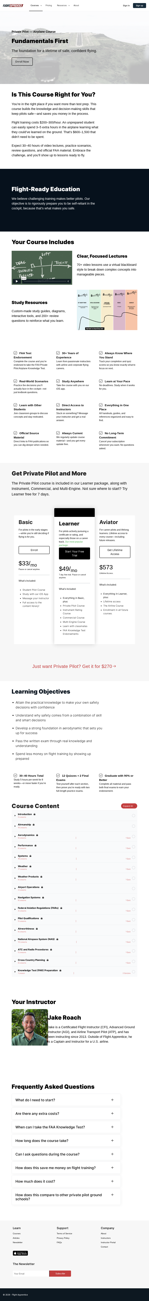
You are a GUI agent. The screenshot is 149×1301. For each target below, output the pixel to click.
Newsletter (18, 1242)
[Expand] (15, 815)
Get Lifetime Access (114, 552)
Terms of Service (64, 1233)
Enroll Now (22, 61)
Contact (104, 1247)
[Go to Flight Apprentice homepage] (13, 5)
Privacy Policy (63, 1238)
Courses (17, 1233)
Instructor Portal (108, 1242)
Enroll (34, 550)
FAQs (59, 1242)
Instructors (106, 1238)
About (103, 1233)
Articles (16, 1238)
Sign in (126, 5)
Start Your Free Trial (74, 553)
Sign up (139, 5)
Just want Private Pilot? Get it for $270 (72, 666)
